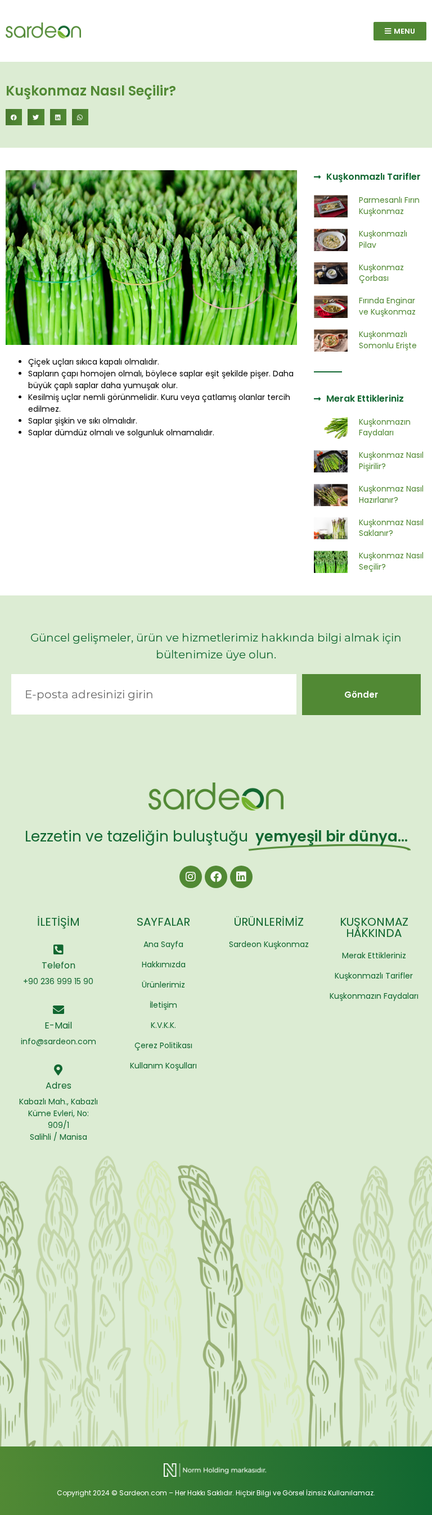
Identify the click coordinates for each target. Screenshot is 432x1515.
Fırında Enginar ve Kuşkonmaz (387, 306)
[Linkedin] (241, 877)
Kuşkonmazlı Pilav (383, 239)
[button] (14, 117)
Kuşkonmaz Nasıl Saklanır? (391, 528)
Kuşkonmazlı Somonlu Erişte (388, 340)
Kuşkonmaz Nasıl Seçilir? (391, 561)
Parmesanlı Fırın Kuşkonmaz (389, 205)
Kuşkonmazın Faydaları (385, 427)
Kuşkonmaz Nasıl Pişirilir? (391, 460)
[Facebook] (216, 877)
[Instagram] (190, 877)
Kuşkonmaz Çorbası (381, 273)
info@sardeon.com (58, 1041)
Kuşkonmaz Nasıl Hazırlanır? (391, 494)
